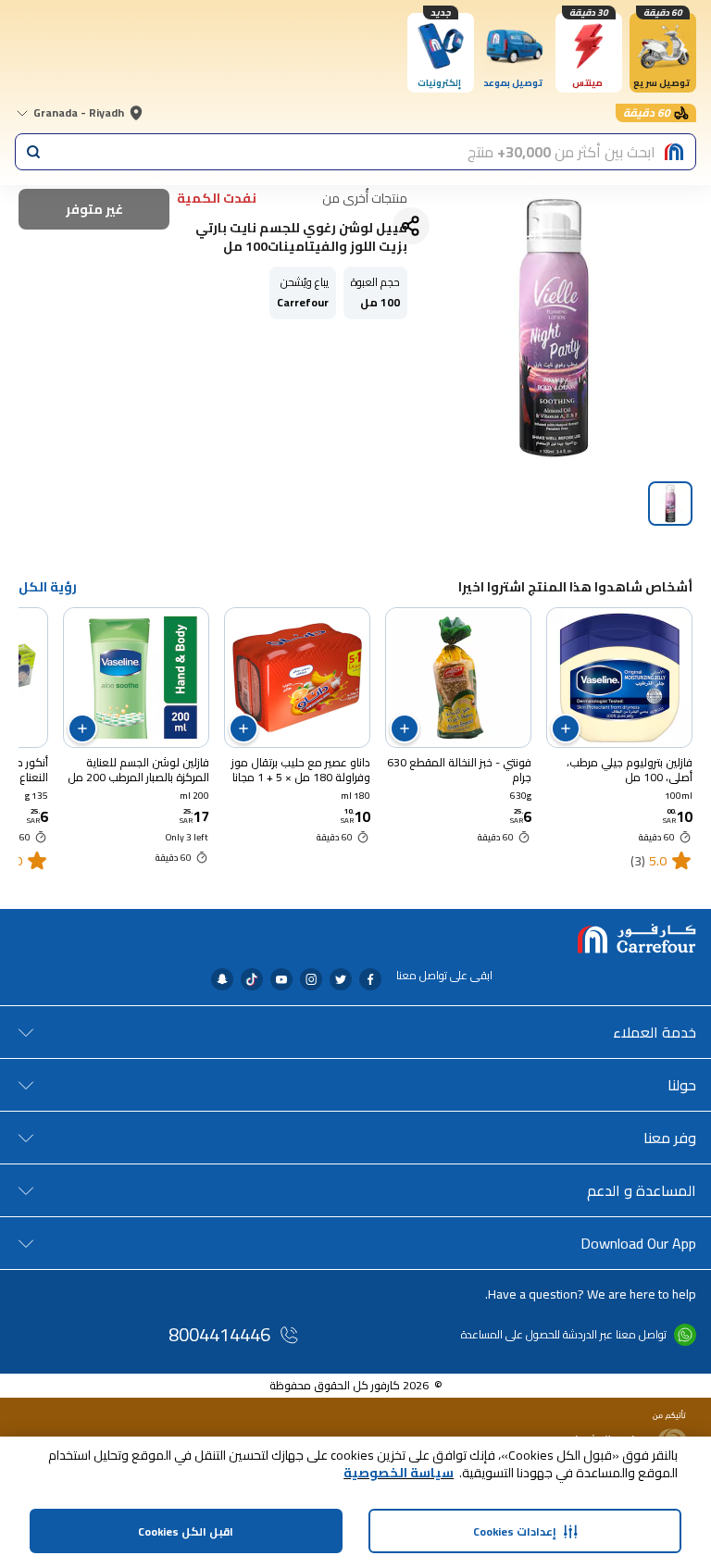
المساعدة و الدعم (641, 1190)
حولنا (681, 1085)
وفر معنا (669, 1137)
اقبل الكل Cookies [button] (185, 1531)
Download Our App (638, 1243)
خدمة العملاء (654, 1032)
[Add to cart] (565, 728)
